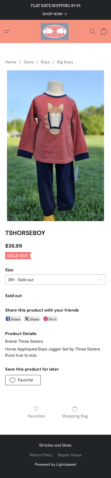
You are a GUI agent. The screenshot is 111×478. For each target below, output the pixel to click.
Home (10, 62)
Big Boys (65, 62)
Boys (45, 62)
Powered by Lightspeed (55, 464)
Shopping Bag (75, 416)
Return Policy (41, 455)
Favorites (36, 416)
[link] (55, 14)
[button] (55, 31)
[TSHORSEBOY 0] (55, 145)
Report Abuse (70, 455)
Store (28, 62)
